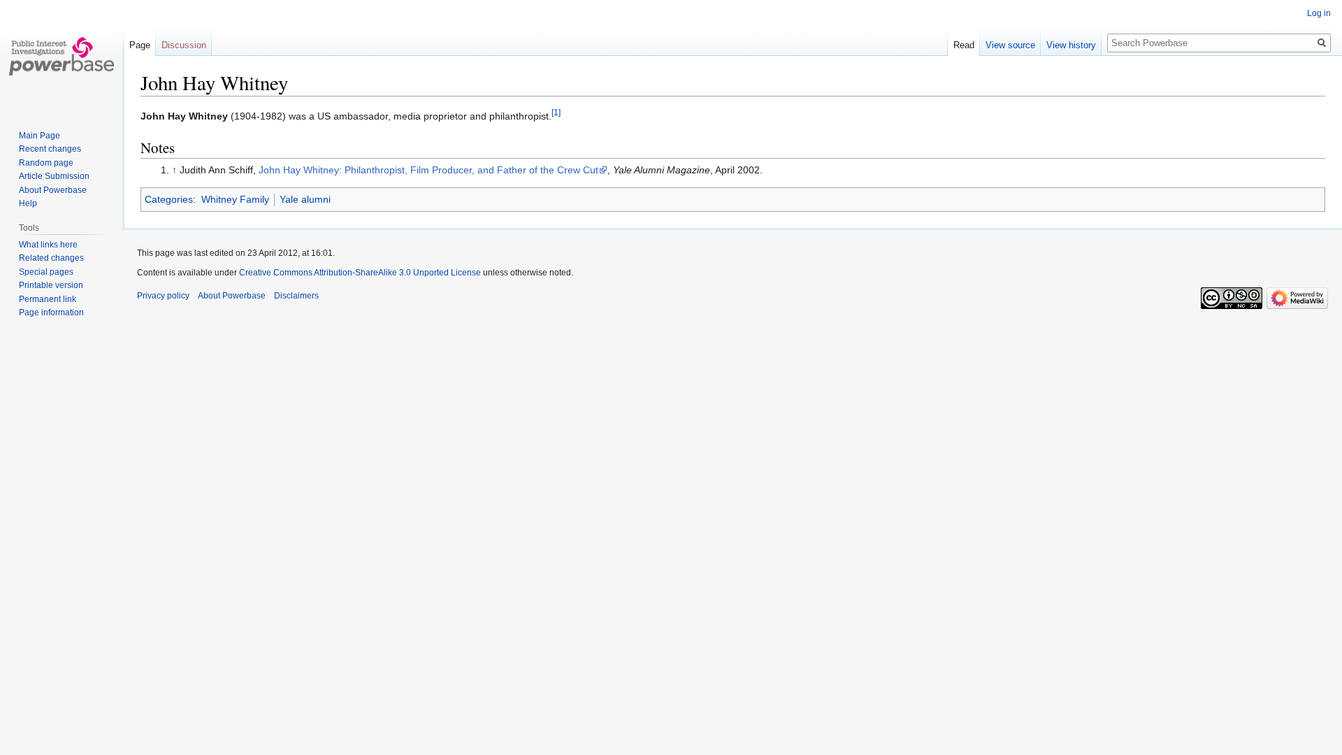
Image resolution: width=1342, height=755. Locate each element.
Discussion (183, 45)
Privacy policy (163, 296)
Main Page (39, 136)
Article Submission (54, 176)
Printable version (51, 285)
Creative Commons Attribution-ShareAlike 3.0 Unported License (360, 273)
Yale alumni (305, 199)
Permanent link (47, 299)
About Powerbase (53, 190)
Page (139, 45)
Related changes (51, 258)
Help (28, 203)
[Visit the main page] (61, 56)
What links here (48, 245)
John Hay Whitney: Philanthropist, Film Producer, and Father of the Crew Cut (428, 169)
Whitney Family (235, 199)
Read (963, 45)
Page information (51, 312)
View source (1010, 45)
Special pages (46, 272)
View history (1071, 45)
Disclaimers (296, 296)
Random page (46, 163)
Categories (169, 199)
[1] (556, 112)
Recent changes (50, 149)
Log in (1319, 13)
